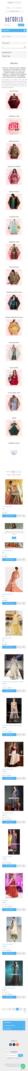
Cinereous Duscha (7, 856)
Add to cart (9, 515)
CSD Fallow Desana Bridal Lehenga (11, 725)
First (3, 1009)
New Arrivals (14, 91)
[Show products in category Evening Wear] (14, 353)
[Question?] (23, 1066)
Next (25, 1011)
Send (20, 1055)
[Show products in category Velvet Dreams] (14, 202)
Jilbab (14, 418)
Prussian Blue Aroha (7, 813)
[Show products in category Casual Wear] (14, 378)
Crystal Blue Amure (7, 550)
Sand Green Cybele (7, 944)
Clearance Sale (14, 116)
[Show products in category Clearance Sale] (14, 126)
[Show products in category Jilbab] (14, 428)
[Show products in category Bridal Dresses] (14, 151)
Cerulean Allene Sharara (8, 988)
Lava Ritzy (5, 900)
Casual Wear (14, 368)
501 (13, 1009)
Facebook (10, 1044)
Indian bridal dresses (14, 86)
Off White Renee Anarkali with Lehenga (12, 681)
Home (4, 36)
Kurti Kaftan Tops (14, 393)
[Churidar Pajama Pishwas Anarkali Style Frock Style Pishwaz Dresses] (14, 842)
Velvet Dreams (14, 192)
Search (21, 25)
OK (14, 537)
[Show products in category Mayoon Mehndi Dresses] (14, 327)
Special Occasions (14, 166)
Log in (13, 7)
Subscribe (11, 1058)
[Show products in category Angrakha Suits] (14, 252)
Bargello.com (12, 1069)
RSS (17, 1044)
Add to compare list (18, 515)
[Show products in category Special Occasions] (14, 177)
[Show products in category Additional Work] (14, 453)
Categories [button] (6, 30)
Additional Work (14, 443)
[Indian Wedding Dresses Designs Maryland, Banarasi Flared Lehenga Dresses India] (14, 667)
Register (8, 7)
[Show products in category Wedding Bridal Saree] (14, 302)
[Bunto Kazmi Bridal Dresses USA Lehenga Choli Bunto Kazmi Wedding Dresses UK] (14, 579)
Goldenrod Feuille (7, 638)
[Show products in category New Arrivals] (14, 101)
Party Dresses (14, 267)
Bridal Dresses (14, 141)
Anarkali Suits (14, 217)
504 (25, 1009)
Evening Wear (14, 342)
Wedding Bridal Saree (14, 292)
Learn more (14, 540)
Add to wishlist (23, 515)
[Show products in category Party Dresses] (14, 277)
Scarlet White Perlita (7, 769)
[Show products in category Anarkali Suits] (14, 227)
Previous (6, 1009)
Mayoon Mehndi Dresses (14, 317)
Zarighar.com (19, 1069)
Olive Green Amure (7, 506)
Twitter (14, 1044)
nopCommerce (17, 1066)
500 (10, 1009)
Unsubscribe (17, 1058)
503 (21, 1009)
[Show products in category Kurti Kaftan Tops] (14, 403)
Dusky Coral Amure (7, 594)
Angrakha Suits (14, 242)
